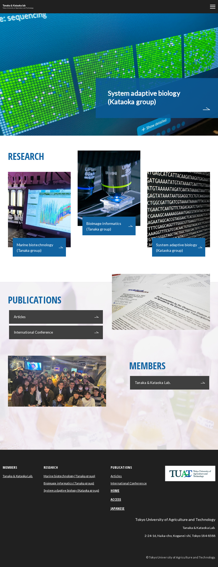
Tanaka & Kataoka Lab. (152, 382)
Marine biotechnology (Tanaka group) (69, 476)
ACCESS (116, 499)
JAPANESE (118, 508)
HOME (115, 490)
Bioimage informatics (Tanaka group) (69, 483)
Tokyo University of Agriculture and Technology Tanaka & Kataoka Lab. (19, 7)
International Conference (33, 332)
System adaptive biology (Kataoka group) (144, 97)
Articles (20, 317)
